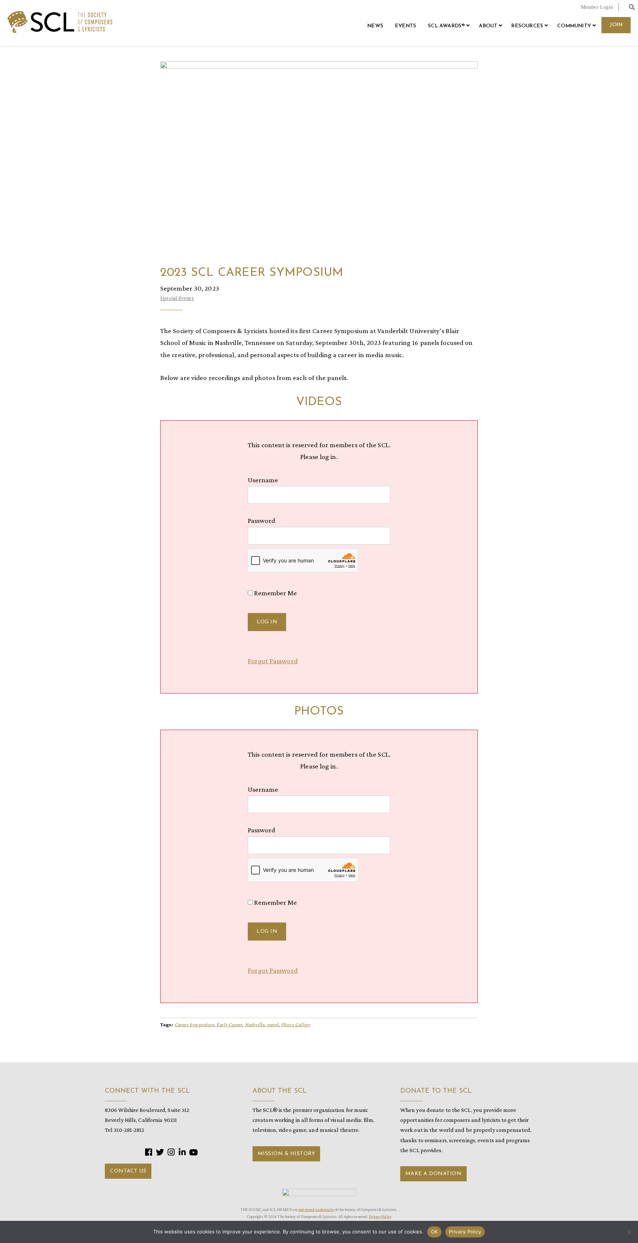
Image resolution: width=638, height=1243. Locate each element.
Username (263, 480)
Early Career (229, 1024)
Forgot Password (273, 661)
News (375, 26)
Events (405, 26)
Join (616, 25)
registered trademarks (316, 1209)
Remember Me (275, 593)
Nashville (255, 1024)
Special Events (177, 298)
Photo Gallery (296, 1024)
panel (273, 1024)
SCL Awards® (446, 26)
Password (261, 520)
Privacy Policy (380, 1216)
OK (434, 1232)
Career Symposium (194, 1024)
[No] (628, 1232)
